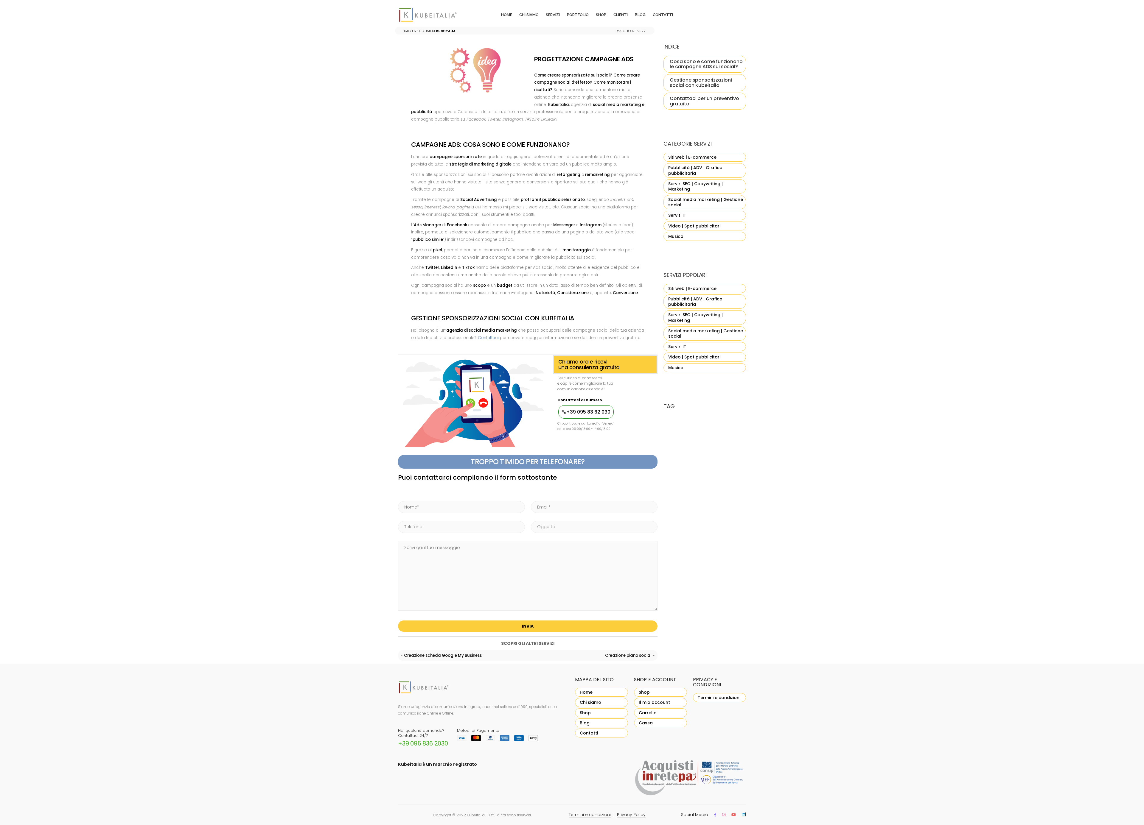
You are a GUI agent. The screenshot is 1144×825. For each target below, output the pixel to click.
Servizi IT (677, 215)
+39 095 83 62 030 (588, 411)
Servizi (553, 15)
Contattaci (488, 338)
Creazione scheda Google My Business (443, 655)
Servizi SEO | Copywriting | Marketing (695, 186)
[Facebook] (715, 815)
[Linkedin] (743, 815)
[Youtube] (733, 815)
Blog (640, 15)
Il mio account (654, 702)
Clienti (620, 15)
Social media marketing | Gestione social (705, 202)
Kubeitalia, (476, 815)
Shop (601, 15)
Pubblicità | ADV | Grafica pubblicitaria (695, 170)
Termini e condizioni (719, 698)
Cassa (646, 723)
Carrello (648, 713)
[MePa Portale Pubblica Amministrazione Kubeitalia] (690, 778)
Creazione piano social (628, 655)
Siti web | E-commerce (692, 157)
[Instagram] (723, 815)
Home (506, 15)
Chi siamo (529, 15)
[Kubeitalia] (435, 15)
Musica (675, 236)
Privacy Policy (631, 815)
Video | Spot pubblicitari (694, 226)
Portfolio (578, 15)
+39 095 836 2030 (423, 743)
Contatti (663, 15)
